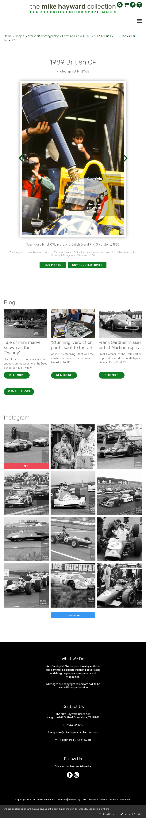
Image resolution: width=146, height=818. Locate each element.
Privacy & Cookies (97, 799)
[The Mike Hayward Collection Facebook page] (133, 5)
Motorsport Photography (42, 36)
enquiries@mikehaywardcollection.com (74, 732)
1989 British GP (107, 36)
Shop (18, 36)
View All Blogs (19, 391)
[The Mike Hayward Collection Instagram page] (139, 5)
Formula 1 (68, 36)
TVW (83, 799)
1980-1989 (85, 36)
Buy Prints (53, 265)
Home (8, 36)
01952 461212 (74, 725)
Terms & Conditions (120, 799)
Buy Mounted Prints (87, 265)
